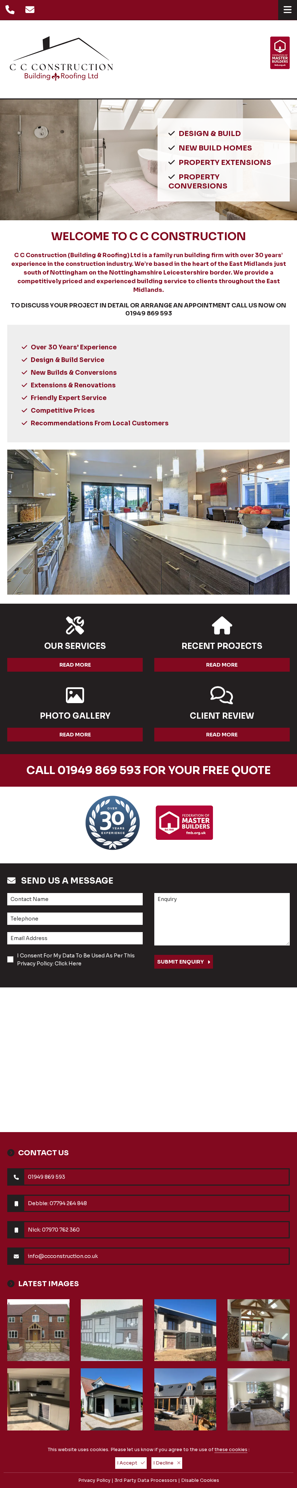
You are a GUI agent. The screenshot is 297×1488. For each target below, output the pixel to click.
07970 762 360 (61, 1229)
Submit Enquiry (180, 961)
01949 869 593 (148, 313)
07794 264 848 (68, 1203)
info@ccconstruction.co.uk (63, 1256)
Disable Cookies (200, 1480)
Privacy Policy (94, 1480)
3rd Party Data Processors (145, 1480)
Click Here (68, 963)
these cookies (230, 1450)
